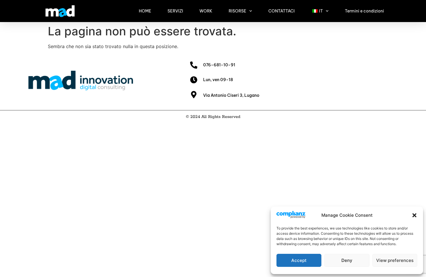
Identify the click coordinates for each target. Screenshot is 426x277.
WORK (205, 11)
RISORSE (237, 11)
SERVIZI (175, 11)
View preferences (395, 260)
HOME (145, 11)
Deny (346, 260)
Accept (299, 260)
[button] (414, 215)
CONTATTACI (281, 11)
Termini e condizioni (364, 11)
